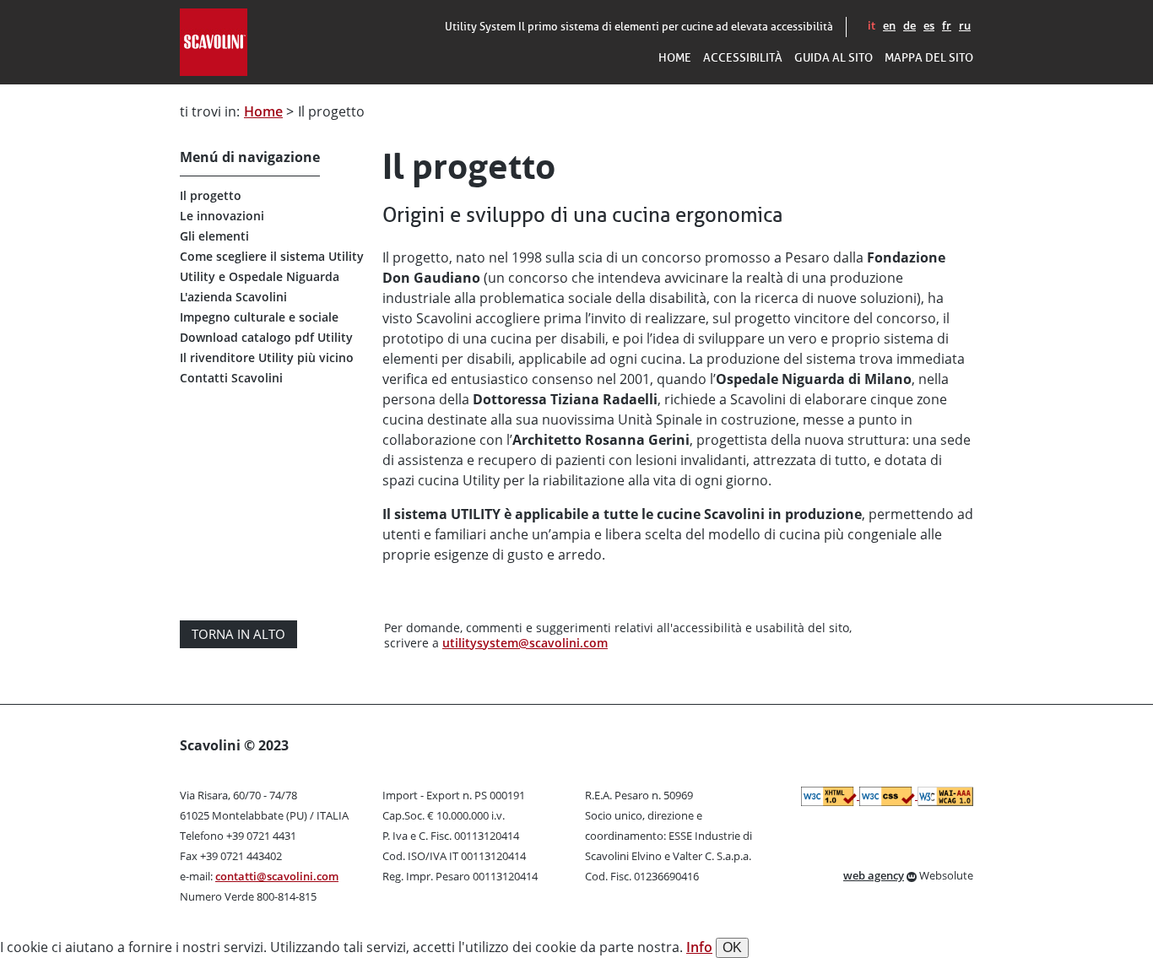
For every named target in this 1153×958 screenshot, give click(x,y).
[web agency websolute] (912, 875)
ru (965, 25)
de (909, 25)
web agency (873, 875)
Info (699, 947)
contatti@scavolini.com (276, 876)
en (889, 25)
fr (946, 25)
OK (732, 947)
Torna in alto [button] (238, 633)
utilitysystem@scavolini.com (525, 643)
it (871, 25)
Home (263, 111)
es (928, 25)
